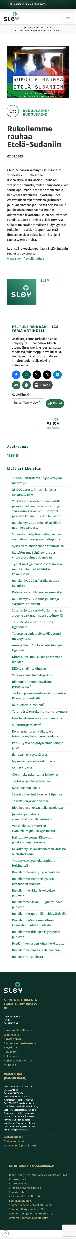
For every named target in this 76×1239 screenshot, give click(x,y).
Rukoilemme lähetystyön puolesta (36, 872)
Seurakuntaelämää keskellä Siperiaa (37, 794)
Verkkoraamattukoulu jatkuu (32, 675)
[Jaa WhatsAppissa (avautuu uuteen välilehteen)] (26, 374)
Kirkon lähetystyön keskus (25, 1188)
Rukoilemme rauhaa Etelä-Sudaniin (37, 950)
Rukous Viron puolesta (27, 957)
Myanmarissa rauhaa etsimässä (33, 761)
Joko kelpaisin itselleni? (28, 705)
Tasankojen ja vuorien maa (30, 801)
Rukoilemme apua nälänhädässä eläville (39, 914)
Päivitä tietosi (12, 1039)
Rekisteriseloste (14, 1056)
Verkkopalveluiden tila (18, 1060)
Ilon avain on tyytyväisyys (30, 755)
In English (10, 1065)
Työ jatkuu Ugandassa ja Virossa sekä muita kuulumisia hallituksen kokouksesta (37, 569)
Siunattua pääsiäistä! (26, 725)
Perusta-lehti (17, 1192)
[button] (68, 17)
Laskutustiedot (13, 1136)
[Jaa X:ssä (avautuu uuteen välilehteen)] (37, 374)
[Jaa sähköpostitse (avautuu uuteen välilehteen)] (16, 385)
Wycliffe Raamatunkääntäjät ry (28, 1218)
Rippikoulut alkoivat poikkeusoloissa (37, 808)
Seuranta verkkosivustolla (20, 1043)
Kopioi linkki (20, 395)
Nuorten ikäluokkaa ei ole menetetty (37, 718)
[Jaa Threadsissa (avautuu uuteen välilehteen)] (47, 374)
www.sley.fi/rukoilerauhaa (25, 259)
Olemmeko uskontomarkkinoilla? (35, 775)
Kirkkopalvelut (18, 1183)
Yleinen (13, 456)
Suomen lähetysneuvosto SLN (27, 1209)
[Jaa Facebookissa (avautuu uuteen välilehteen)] (16, 374)
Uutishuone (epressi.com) (20, 1145)
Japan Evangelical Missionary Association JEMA (38, 1174)
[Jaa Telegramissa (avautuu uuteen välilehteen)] (57, 374)
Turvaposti (10, 1051)
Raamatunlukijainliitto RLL (25, 1196)
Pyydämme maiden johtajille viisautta (38, 944)
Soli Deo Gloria (22, 768)
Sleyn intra (10, 1047)
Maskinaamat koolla (26, 788)
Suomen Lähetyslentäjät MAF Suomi (31, 1205)
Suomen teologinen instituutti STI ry (31, 1213)
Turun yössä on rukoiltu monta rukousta (39, 712)
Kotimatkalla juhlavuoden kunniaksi (37, 592)
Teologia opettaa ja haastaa (31, 781)
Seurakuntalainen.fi (21, 1200)
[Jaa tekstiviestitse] (26, 385)
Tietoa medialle (14, 1141)
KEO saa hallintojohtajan (29, 669)
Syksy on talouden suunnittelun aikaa (38, 546)
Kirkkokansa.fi (18, 1179)
